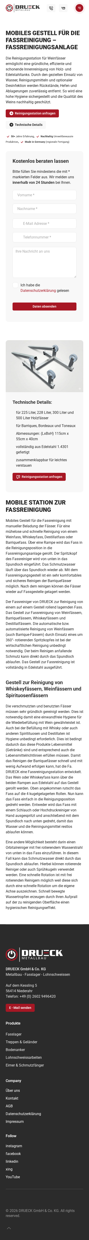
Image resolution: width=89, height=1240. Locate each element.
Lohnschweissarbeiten (24, 1057)
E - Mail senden (20, 1008)
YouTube (13, 1177)
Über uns (13, 1090)
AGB (9, 1106)
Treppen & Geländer (21, 1042)
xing (9, 1169)
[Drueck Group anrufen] (51, 8)
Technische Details (28, 125)
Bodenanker (15, 1050)
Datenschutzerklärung (38, 290)
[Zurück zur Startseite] (23, 8)
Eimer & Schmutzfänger (25, 1065)
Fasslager (13, 1034)
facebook (13, 1154)
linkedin (12, 1161)
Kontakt (12, 1098)
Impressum (15, 1121)
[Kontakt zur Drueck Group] (63, 8)
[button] (79, 8)
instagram (14, 1146)
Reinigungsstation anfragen (35, 113)
